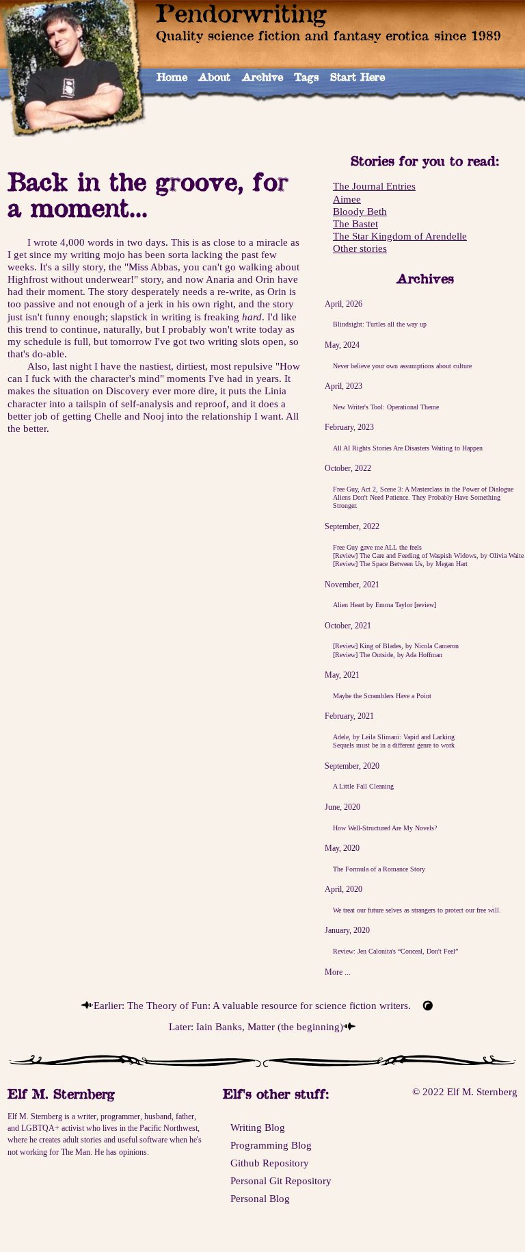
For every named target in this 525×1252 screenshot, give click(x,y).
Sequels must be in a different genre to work (394, 745)
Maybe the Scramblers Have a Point (382, 696)
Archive (262, 77)
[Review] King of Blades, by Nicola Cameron (396, 646)
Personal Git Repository (281, 1180)
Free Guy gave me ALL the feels (377, 547)
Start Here (357, 77)
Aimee (347, 199)
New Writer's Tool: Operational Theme (386, 407)
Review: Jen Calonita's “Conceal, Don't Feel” (395, 951)
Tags (306, 77)
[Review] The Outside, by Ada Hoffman (387, 655)
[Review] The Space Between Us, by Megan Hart (400, 563)
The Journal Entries (374, 186)
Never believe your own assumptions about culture (402, 366)
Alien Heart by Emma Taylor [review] (384, 605)
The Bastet (355, 223)
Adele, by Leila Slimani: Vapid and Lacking (394, 737)
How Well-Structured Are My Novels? (385, 828)
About (214, 77)
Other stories (360, 248)
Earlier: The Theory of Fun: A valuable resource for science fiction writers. (252, 1005)
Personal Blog (260, 1198)
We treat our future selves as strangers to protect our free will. (417, 910)
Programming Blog (271, 1145)
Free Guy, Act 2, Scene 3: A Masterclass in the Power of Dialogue (423, 489)
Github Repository (269, 1163)
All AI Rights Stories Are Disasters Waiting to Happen (408, 448)
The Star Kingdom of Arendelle (400, 236)
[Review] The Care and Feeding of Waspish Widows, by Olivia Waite (428, 555)
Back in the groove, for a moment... (148, 194)
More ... (338, 972)
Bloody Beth (360, 211)
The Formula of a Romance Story (379, 869)
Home (172, 77)
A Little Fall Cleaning (363, 786)
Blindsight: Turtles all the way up (380, 324)
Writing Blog (257, 1127)
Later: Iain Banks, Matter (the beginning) (256, 1026)
